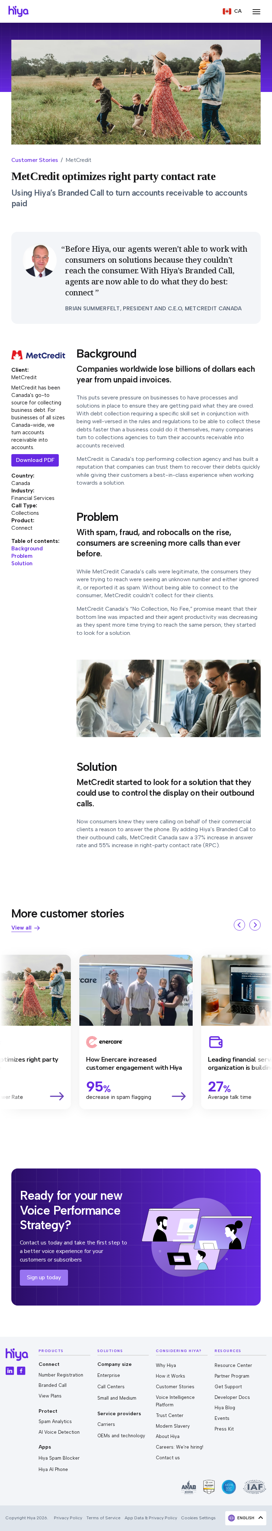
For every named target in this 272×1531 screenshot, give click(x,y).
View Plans (50, 1396)
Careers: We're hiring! (179, 1447)
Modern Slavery (173, 1426)
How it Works (170, 1376)
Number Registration (61, 1375)
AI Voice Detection (59, 1432)
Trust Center (169, 1415)
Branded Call (53, 1385)
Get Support (228, 1386)
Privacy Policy (68, 1517)
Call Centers (111, 1386)
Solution (22, 563)
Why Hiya (166, 1365)
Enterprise (108, 1375)
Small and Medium (116, 1398)
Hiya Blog (225, 1407)
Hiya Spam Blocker (59, 1458)
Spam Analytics (55, 1421)
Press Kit (224, 1429)
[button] (232, 11)
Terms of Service (103, 1517)
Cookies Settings (198, 1517)
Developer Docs (232, 1397)
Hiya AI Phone (53, 1469)
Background (27, 548)
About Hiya (168, 1436)
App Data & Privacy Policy (151, 1517)
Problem (22, 556)
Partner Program (232, 1376)
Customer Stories (34, 160)
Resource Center (233, 1365)
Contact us (168, 1457)
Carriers (106, 1424)
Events (222, 1418)
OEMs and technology (121, 1435)
